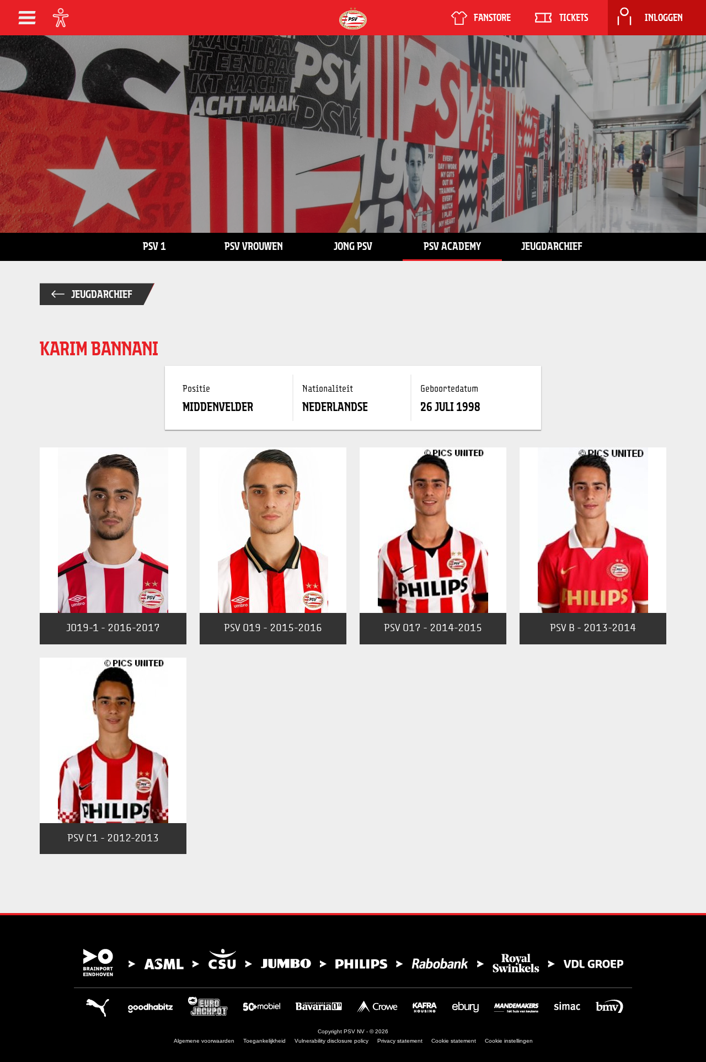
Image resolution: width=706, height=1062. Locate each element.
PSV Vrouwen (253, 246)
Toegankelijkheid (264, 1041)
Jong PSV (353, 246)
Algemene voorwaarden (204, 1041)
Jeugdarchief (551, 246)
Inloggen (664, 18)
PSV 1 (154, 246)
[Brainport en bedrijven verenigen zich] (353, 962)
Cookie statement (453, 1041)
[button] (27, 17)
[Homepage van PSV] (353, 18)
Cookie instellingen (509, 1041)
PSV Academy (452, 246)
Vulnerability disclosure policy (331, 1041)
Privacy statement (399, 1041)
